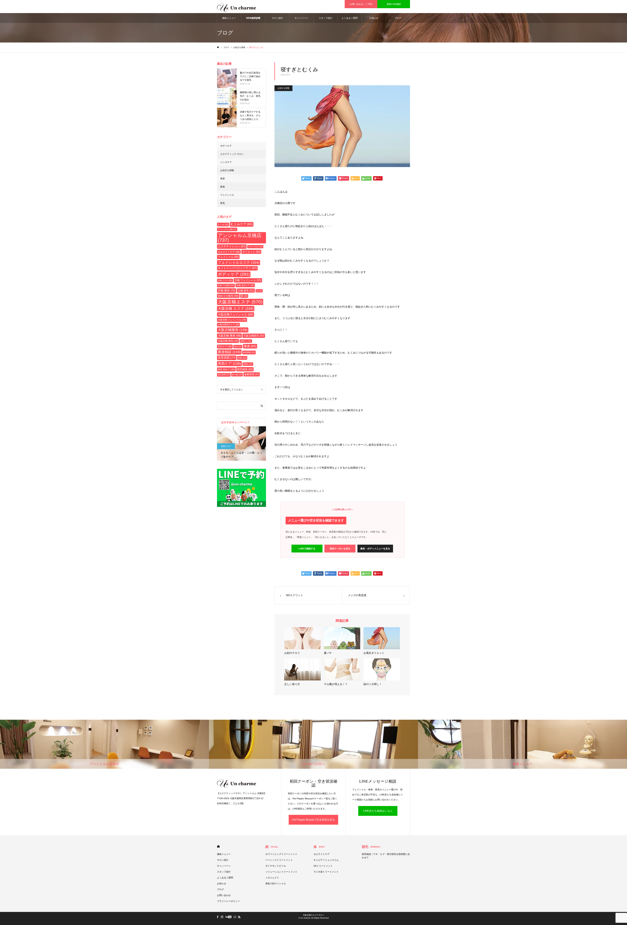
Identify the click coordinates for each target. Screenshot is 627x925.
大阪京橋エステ (240, 301)
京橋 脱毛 (246, 290)
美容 (222, 178)
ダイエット (251, 251)
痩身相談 (229, 352)
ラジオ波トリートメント (326, 871)
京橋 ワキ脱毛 (226, 285)
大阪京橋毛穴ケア (228, 324)
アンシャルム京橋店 (239, 238)
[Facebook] (217, 916)
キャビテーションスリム (326, 860)
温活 (237, 347)
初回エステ (226, 446)
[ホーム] (218, 47)
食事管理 (251, 374)
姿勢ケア (245, 341)
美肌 (242, 358)
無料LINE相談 (394, 4)
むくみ (223, 224)
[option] (241, 443)
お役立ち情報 (283, 88)
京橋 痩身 (226, 290)
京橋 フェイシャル (247, 280)
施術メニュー (229, 18)
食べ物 (237, 374)
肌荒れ (247, 364)
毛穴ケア (225, 346)
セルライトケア (229, 251)
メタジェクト (272, 877)
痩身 (222, 186)
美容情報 (249, 352)
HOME (218, 846)
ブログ (397, 18)
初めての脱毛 (228, 295)
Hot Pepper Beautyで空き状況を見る (313, 819)
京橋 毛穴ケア (245, 285)
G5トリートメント (323, 866)
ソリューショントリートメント (281, 871)
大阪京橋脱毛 (253, 335)
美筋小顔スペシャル (275, 883)
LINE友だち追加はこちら (378, 810)
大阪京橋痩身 (233, 330)
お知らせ (373, 18)
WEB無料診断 (253, 18)
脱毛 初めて (226, 369)
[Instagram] (222, 916)
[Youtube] (228, 916)
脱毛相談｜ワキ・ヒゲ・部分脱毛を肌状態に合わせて (386, 856)
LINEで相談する (307, 548)
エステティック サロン (232, 154)
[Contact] (234, 916)
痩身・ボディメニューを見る (375, 548)
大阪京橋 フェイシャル (232, 319)
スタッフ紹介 (325, 18)
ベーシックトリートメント (279, 860)
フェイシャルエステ (238, 262)
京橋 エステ (225, 280)
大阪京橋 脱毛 (228, 340)
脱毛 (222, 203)
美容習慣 (227, 357)
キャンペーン (301, 18)
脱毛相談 (245, 369)
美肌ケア (229, 363)
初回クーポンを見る (340, 548)
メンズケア (226, 162)
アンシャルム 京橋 (227, 229)
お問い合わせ (224, 895)
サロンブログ (255, 247)
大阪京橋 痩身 (229, 335)
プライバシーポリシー (228, 901)
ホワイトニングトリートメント (281, 854)
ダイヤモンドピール (275, 866)
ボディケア (226, 145)
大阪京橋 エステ (236, 308)
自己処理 (224, 374)
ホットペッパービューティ (237, 268)
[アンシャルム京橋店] (236, 6)
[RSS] (239, 916)
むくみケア (242, 224)
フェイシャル (227, 195)
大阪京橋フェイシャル (235, 314)
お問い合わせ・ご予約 (361, 4)
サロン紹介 (277, 18)
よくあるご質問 (350, 18)
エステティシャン (232, 246)
